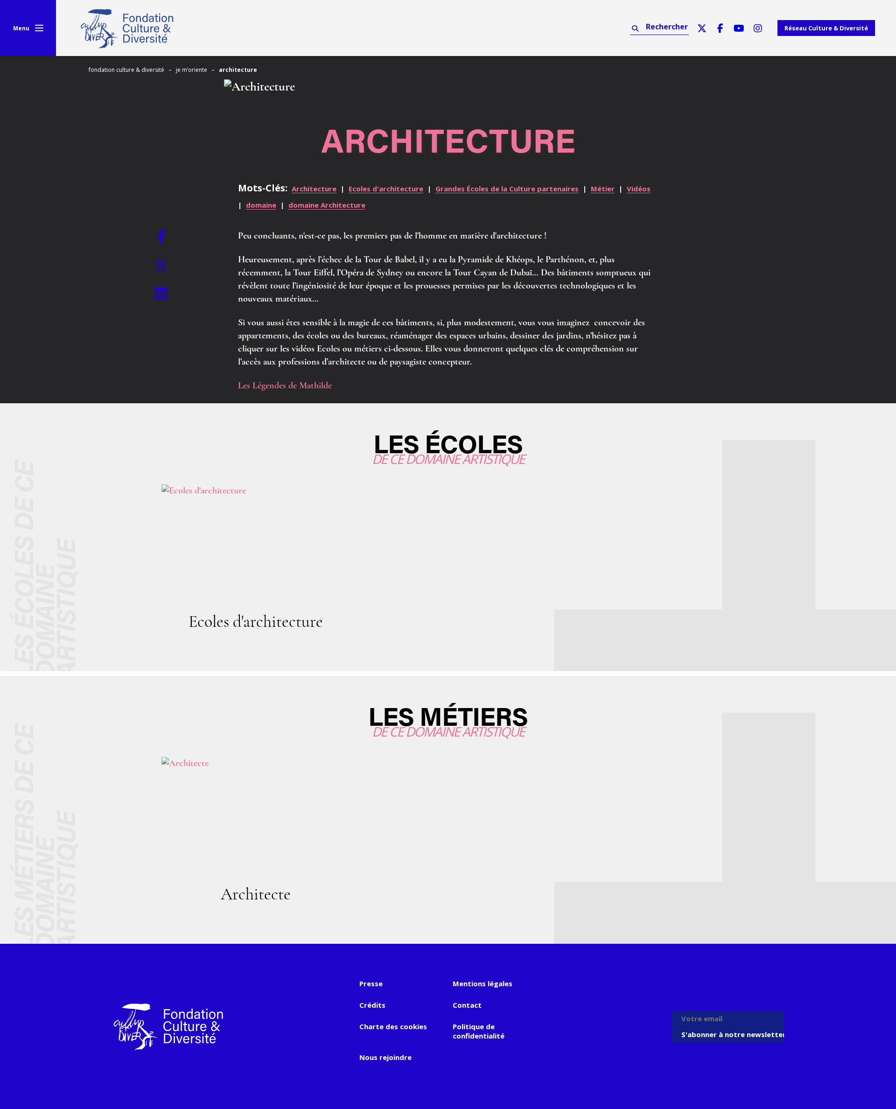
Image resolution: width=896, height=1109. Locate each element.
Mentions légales (482, 983)
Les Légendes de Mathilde (285, 386)
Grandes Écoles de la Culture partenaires (507, 188)
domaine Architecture (326, 205)
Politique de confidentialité (478, 1031)
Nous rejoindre (385, 1057)
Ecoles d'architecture (386, 188)
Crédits (372, 1005)
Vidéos (639, 188)
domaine (261, 205)
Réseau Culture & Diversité (826, 28)
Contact (467, 1005)
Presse (371, 983)
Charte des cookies (393, 1026)
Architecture (314, 188)
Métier (603, 188)
